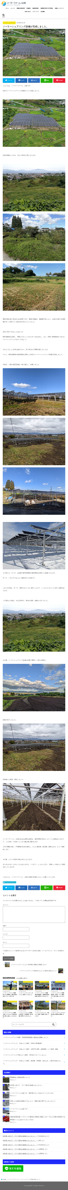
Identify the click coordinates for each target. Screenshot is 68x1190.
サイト (5, 942)
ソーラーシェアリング (9, 23)
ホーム (7, 8)
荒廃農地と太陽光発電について (20, 1077)
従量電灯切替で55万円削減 (47, 8)
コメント (6, 905)
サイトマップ (36, 11)
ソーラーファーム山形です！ (19, 1109)
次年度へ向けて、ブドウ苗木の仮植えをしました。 (26, 1085)
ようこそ (13, 8)
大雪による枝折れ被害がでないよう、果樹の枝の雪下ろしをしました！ (33, 1101)
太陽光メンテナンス (59, 8)
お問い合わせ (28, 11)
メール (5, 934)
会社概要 (43, 11)
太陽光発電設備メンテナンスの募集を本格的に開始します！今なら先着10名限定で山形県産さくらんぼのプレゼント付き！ (37, 1118)
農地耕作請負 (36, 8)
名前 (5, 925)
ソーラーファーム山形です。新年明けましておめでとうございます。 (32, 1093)
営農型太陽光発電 (21, 8)
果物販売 (29, 8)
